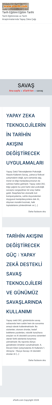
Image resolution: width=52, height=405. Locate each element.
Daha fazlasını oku (37, 211)
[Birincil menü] (47, 12)
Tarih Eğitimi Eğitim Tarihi (18, 12)
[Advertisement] (26, 51)
